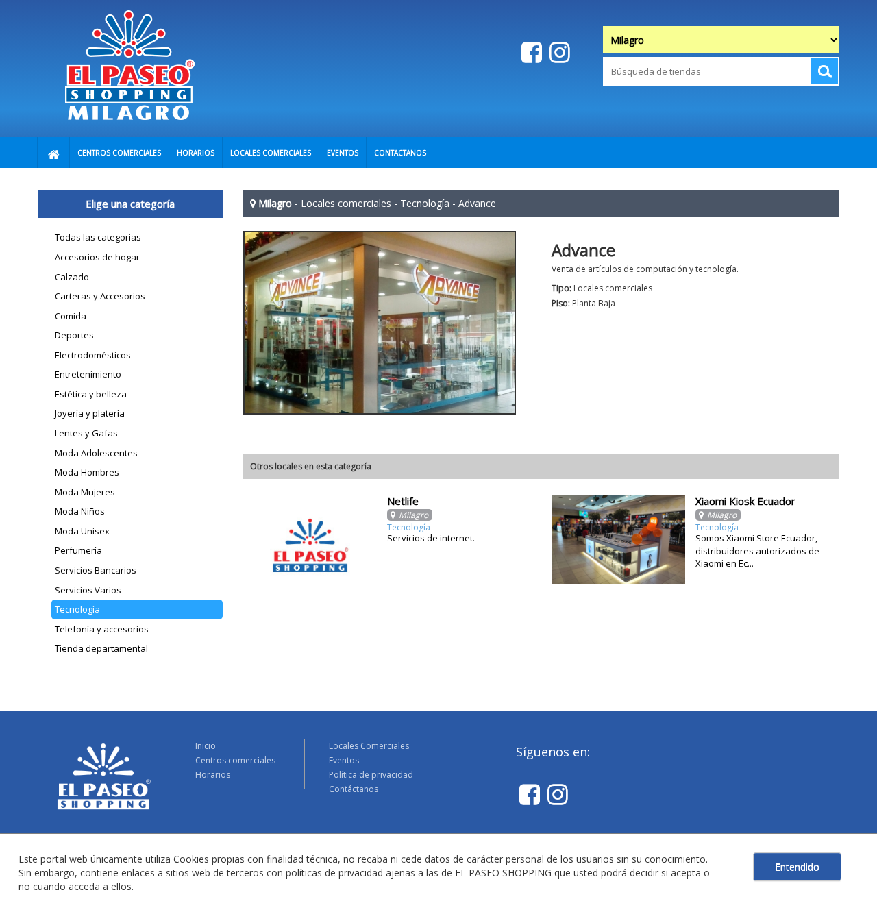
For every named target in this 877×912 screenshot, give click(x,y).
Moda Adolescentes (96, 453)
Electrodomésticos (93, 355)
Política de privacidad (371, 774)
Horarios (212, 774)
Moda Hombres (87, 472)
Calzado (72, 277)
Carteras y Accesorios (100, 296)
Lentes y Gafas (86, 433)
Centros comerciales (235, 760)
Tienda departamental (101, 648)
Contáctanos (353, 789)
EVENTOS (342, 153)
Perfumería (78, 550)
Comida (70, 316)
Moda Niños (80, 511)
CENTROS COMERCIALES (119, 153)
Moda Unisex (82, 531)
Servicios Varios (88, 590)
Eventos (344, 760)
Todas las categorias (98, 237)
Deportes (74, 335)
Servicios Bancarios (95, 570)
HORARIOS (195, 153)
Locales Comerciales (369, 746)
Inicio (205, 746)
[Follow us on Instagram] (558, 52)
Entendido (797, 866)
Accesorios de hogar (97, 257)
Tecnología (77, 609)
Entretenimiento (88, 374)
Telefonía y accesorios (102, 629)
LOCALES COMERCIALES (270, 153)
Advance (477, 203)
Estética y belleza (91, 394)
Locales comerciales (346, 203)
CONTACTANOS (400, 153)
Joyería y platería (90, 413)
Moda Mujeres (85, 492)
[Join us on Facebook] (530, 52)
